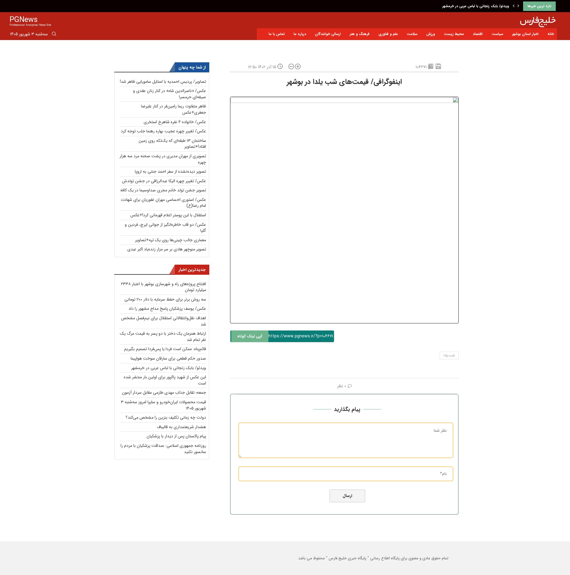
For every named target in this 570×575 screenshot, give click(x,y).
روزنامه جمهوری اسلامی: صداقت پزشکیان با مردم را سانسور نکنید (163, 448)
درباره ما (300, 34)
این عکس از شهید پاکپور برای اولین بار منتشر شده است (165, 380)
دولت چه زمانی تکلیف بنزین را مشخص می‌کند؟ (166, 417)
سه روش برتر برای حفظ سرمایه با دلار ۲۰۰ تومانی (165, 299)
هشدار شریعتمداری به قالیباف (181, 427)
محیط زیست (454, 34)
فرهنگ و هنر (360, 34)
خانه (550, 34)
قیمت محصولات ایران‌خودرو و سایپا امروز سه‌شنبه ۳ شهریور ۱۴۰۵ (163, 405)
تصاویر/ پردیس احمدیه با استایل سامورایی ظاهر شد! (163, 81)
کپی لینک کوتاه (249, 336)
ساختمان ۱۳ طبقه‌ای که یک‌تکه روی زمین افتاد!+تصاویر (172, 143)
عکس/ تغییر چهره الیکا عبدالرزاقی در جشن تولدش (164, 181)
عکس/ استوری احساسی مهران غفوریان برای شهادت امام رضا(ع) (163, 202)
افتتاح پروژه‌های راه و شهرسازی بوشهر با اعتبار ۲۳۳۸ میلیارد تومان (163, 287)
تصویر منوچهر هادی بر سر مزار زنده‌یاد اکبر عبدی (166, 249)
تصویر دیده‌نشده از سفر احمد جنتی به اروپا (170, 171)
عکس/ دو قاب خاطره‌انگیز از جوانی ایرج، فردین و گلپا (165, 227)
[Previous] (513, 6)
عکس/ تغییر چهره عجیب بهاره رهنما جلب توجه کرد (163, 131)
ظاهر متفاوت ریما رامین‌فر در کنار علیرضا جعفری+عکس (173, 109)
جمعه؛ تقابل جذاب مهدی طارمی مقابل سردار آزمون (164, 392)
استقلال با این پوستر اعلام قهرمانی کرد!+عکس (168, 215)
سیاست (497, 34)
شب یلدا (449, 355)
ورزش (430, 34)
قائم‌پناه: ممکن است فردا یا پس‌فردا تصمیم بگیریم (165, 349)
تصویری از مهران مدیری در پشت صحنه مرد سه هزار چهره (163, 159)
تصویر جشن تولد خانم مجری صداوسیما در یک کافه (163, 190)
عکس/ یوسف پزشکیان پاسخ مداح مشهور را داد (167, 308)
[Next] (518, 6)
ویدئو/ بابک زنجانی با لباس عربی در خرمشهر (475, 6)
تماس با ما (277, 34)
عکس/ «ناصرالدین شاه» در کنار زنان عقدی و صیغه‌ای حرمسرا (169, 94)
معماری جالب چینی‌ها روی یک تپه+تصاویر (170, 240)
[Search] (54, 35)
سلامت (412, 34)
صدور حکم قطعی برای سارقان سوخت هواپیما (168, 358)
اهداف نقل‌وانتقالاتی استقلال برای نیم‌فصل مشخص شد (163, 321)
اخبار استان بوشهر (525, 34)
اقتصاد (478, 34)
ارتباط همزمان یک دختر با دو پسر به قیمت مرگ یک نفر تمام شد (163, 336)
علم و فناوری (388, 34)
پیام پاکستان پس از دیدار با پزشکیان (176, 436)
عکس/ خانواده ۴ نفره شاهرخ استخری (175, 122)
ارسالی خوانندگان (328, 34)
